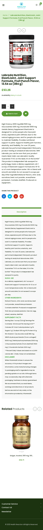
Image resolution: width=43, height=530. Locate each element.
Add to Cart (13, 114)
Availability (6, 95)
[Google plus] (22, 196)
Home (5, 15)
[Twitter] (10, 196)
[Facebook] (4, 196)
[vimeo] (16, 196)
